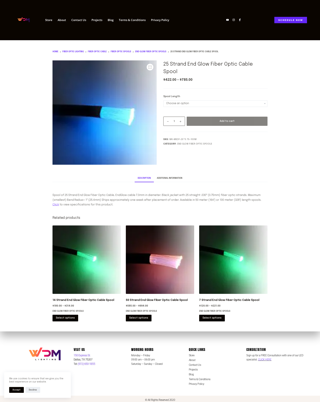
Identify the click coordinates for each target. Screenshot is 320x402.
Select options (65, 318)
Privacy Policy (160, 20)
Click (55, 204)
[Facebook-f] (239, 20)
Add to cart (227, 121)
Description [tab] (144, 178)
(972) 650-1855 (86, 363)
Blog (111, 20)
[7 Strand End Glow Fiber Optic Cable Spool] (233, 259)
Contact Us (78, 20)
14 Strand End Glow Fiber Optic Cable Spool (83, 300)
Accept (16, 390)
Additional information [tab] (169, 178)
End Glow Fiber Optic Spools (194, 144)
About (62, 20)
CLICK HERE (265, 359)
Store (48, 20)
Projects (97, 20)
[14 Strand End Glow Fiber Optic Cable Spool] (86, 259)
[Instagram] (233, 20)
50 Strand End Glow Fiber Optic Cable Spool (157, 300)
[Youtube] (227, 20)
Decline (33, 390)
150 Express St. (82, 355)
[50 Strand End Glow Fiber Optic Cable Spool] (160, 259)
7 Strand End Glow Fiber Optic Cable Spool (229, 300)
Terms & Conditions (132, 20)
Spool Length (171, 96)
